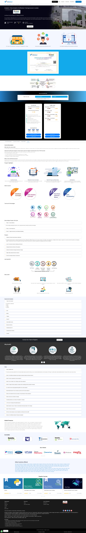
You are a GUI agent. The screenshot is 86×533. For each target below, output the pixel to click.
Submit (43, 272)
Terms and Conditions (44, 269)
